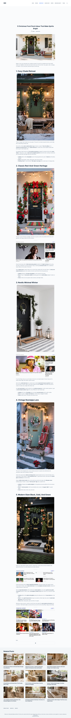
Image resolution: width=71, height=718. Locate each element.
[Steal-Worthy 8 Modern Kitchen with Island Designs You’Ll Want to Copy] (57, 659)
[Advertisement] (35, 14)
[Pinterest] (35, 643)
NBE (5, 3)
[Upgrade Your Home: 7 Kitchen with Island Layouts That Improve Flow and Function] (35, 659)
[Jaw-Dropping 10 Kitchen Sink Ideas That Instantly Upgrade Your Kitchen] (14, 692)
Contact (16, 708)
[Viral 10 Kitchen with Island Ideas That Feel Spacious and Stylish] (35, 676)
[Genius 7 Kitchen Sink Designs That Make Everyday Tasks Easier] (57, 676)
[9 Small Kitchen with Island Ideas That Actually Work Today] (14, 676)
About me (11, 708)
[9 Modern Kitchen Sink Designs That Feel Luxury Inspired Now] (57, 692)
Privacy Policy (6, 708)
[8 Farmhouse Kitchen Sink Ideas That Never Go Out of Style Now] (35, 692)
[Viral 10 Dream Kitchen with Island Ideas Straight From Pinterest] (14, 659)
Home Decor (38, 31)
